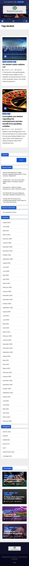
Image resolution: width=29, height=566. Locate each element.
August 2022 (6, 397)
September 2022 (8, 392)
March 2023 (6, 368)
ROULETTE (6, 444)
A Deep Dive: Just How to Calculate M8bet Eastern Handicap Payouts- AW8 (13, 181)
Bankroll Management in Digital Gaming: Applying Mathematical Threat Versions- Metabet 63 (14, 174)
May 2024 (6, 324)
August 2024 (7, 311)
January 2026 (7, 243)
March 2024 (6, 332)
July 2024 (6, 315)
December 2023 (7, 344)
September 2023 (8, 352)
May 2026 (6, 230)
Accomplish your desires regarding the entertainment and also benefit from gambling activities (12, 121)
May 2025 (6, 275)
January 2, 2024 (9, 69)
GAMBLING (10, 61)
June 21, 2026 (9, 536)
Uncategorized (7, 456)
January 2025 (7, 291)
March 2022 (6, 417)
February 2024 (7, 336)
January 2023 (7, 376)
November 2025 (8, 251)
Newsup (24, 557)
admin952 (19, 69)
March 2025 (6, 283)
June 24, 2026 (9, 518)
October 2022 (7, 388)
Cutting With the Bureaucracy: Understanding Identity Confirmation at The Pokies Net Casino (14, 200)
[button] (24, 21)
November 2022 (8, 384)
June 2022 (6, 405)
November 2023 (8, 348)
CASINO (4, 61)
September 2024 (8, 307)
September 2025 (8, 259)
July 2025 (6, 267)
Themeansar (14, 559)
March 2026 (6, 234)
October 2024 (7, 303)
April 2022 (6, 413)
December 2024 (8, 295)
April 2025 (6, 279)
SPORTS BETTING (8, 452)
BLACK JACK (7, 432)
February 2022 (7, 421)
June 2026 (6, 226)
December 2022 (7, 380)
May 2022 (6, 409)
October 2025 (7, 255)
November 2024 (8, 299)
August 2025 (6, 263)
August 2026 (6, 222)
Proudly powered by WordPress (9, 557)
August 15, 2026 (10, 484)
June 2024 (6, 320)
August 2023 (6, 356)
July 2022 (6, 401)
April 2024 (6, 328)
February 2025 (7, 287)
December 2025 (7, 247)
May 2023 (6, 360)
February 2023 (7, 372)
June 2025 (6, 271)
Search (5, 155)
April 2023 (6, 364)
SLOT (15, 61)
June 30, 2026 (9, 501)
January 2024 (7, 340)
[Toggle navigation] (13, 21)
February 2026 (7, 239)
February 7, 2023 (9, 129)
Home (14, 562)
